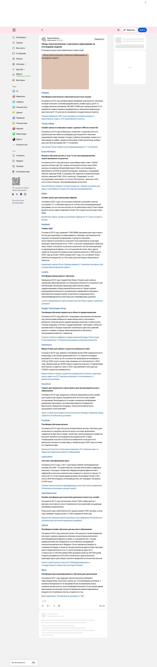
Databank (46, 224)
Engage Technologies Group (54, 308)
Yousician (46, 420)
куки (23, 662)
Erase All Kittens (49, 152)
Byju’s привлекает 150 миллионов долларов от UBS (63, 596)
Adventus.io (47, 345)
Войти (142, 30)
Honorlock (46, 384)
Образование (51, 40)
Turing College (48, 123)
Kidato (44, 193)
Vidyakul (45, 93)
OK (33, 663)
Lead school (47, 457)
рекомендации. (17, 203)
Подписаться (99, 39)
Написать (131, 30)
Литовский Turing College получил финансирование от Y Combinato (69, 147)
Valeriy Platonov (53, 38)
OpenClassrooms (49, 493)
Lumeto (45, 272)
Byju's (44, 570)
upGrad (45, 525)
